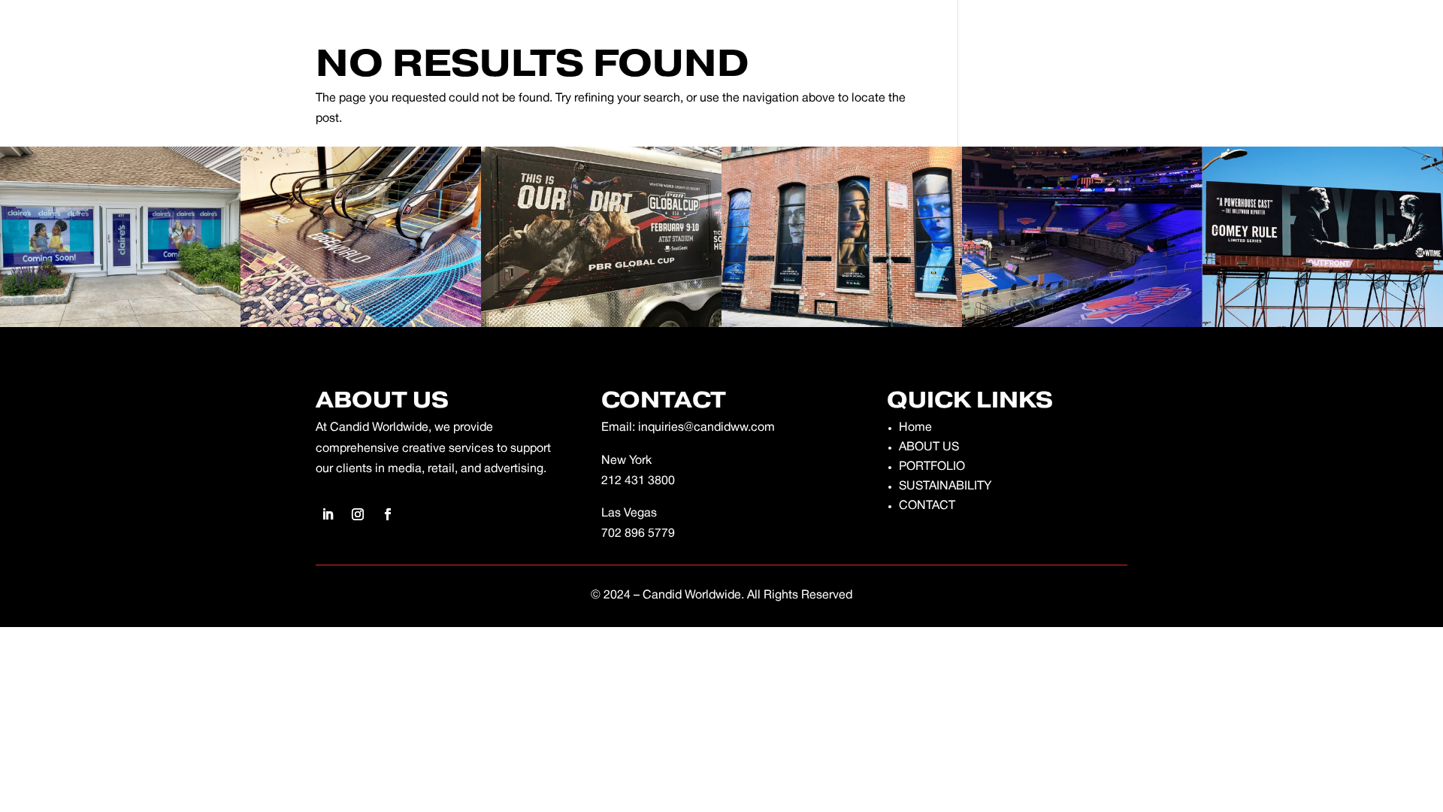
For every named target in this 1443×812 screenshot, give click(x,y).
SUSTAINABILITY (945, 486)
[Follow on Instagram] (1329, 27)
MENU (92, 26)
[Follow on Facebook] (1359, 27)
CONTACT (927, 506)
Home (915, 428)
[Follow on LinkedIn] (1299, 27)
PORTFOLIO (932, 467)
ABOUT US (929, 447)
